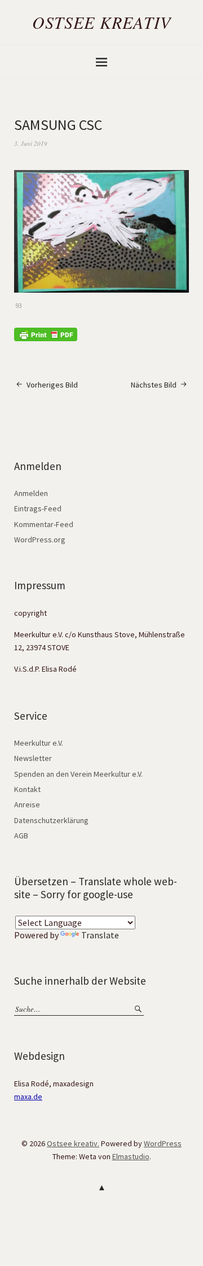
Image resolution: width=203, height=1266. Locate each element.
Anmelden (31, 493)
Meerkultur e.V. (38, 743)
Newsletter (33, 758)
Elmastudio (130, 1156)
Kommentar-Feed (43, 524)
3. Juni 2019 (30, 143)
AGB (21, 835)
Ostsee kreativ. (73, 1143)
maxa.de (28, 1096)
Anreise (27, 804)
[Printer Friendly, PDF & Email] (45, 334)
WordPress (163, 1143)
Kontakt (27, 789)
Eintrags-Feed (37, 508)
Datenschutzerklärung (51, 820)
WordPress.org (39, 539)
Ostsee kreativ (101, 22)
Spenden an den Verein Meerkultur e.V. (78, 774)
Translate (100, 935)
